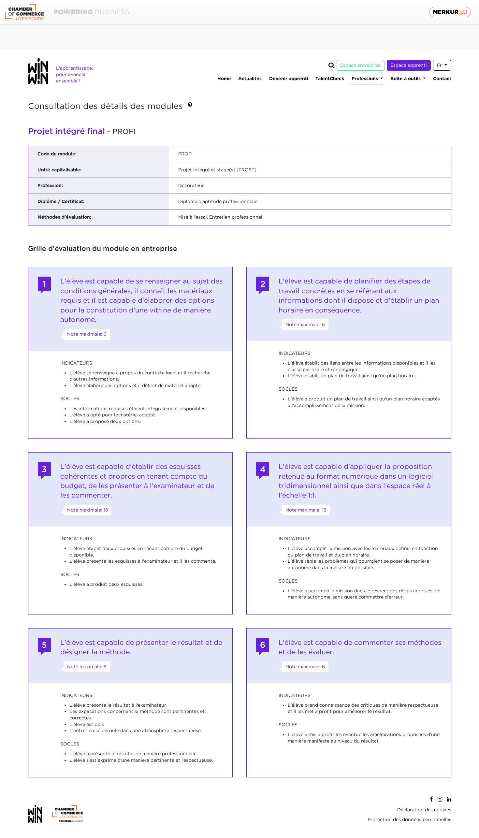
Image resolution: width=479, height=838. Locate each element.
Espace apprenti (408, 65)
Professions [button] (365, 78)
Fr (440, 65)
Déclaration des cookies (424, 809)
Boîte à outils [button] (406, 78)
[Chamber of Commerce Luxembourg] (67, 12)
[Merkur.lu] (450, 12)
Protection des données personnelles (409, 819)
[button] (190, 106)
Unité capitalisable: (59, 169)
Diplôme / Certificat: (60, 201)
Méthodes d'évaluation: (64, 217)
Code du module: (57, 153)
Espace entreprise (360, 65)
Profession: (50, 185)
